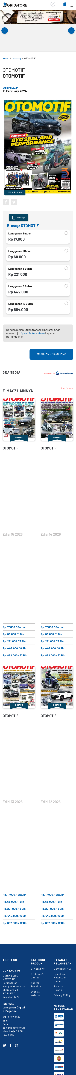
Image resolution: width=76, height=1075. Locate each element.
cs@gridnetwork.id (14, 1027)
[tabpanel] (38, 17)
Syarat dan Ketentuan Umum (60, 977)
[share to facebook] (6, 202)
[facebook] (10, 1045)
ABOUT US (10, 959)
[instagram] (17, 1045)
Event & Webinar (36, 993)
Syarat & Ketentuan (33, 333)
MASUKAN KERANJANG (51, 354)
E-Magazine (38, 968)
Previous (4, 30)
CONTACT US (12, 970)
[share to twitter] (14, 202)
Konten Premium (36, 984)
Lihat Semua (66, 388)
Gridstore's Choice (37, 975)
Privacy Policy (62, 995)
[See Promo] (38, 17)
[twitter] (4, 1045)
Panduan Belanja (59, 988)
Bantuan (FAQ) (62, 968)
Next (71, 30)
